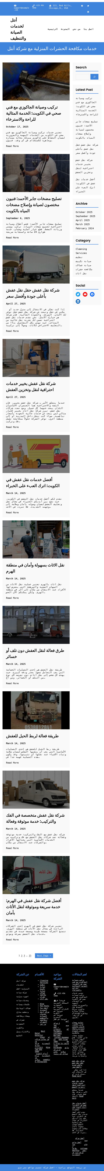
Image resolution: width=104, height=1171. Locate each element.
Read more (76, 1076)
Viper (42, 1037)
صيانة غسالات (83, 265)
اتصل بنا (44, 1008)
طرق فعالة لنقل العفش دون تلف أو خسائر (35, 653)
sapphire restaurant (42, 1061)
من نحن (43, 1024)
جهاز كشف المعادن (57, 1027)
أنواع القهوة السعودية (43, 1054)
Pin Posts (44, 1006)
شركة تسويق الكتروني (39, 1045)
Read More (12, 146)
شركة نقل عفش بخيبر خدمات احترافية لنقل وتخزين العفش (31, 386)
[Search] (94, 77)
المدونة (43, 1010)
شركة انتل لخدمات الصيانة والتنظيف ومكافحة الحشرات (44, 1017)
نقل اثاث (81, 273)
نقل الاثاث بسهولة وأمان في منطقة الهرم (35, 568)
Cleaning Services (44, 981)
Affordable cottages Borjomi (61, 1032)
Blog (42, 1004)
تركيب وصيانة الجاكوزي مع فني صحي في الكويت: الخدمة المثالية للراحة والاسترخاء (33, 113)
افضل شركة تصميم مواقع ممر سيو (36, 1167)
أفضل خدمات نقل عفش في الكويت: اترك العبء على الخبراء (33, 482)
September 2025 (85, 216)
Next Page (44, 955)
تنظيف (79, 257)
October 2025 (84, 212)
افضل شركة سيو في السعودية (79, 1152)
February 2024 (85, 228)
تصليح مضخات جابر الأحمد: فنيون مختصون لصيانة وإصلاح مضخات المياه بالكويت (34, 205)
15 (30, 955)
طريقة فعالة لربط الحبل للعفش (32, 736)
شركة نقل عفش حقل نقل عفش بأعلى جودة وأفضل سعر (33, 293)
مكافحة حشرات (84, 269)
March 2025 (83, 224)
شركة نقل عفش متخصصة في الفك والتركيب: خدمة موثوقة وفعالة (35, 818)
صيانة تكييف (83, 261)
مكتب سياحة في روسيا (61, 1053)
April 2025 (83, 220)
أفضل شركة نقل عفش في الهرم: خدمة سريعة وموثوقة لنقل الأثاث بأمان (33, 907)
